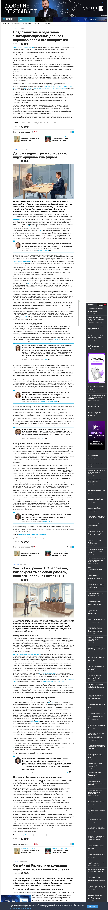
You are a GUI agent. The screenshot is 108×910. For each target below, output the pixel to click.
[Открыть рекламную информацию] (104, 381)
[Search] (84, 24)
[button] (22, 44)
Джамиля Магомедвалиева (26, 534)
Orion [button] (56, 339)
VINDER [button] (29, 283)
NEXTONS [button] (40, 230)
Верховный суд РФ (40, 834)
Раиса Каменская (40, 534)
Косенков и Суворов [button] (19, 219)
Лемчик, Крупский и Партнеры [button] (22, 261)
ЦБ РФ (35, 122)
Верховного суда (47, 681)
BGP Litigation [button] (31, 226)
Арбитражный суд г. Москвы (48, 122)
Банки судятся (26, 122)
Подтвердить (92, 906)
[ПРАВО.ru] (9, 19)
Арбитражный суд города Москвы (23, 47)
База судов (37, 23)
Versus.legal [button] (51, 702)
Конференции (16, 23)
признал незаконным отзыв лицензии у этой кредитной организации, (45, 88)
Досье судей (27, 23)
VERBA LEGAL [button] (24, 316)
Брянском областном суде (47, 673)
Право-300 (6, 23)
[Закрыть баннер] (30, 896)
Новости (15, 28)
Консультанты (19, 537)
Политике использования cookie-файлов (20, 908)
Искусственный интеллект (35, 537)
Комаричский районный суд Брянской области (27, 654)
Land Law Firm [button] (37, 782)
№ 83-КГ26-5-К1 (61, 681)
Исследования (47, 23)
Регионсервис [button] (35, 721)
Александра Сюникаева (24, 835)
